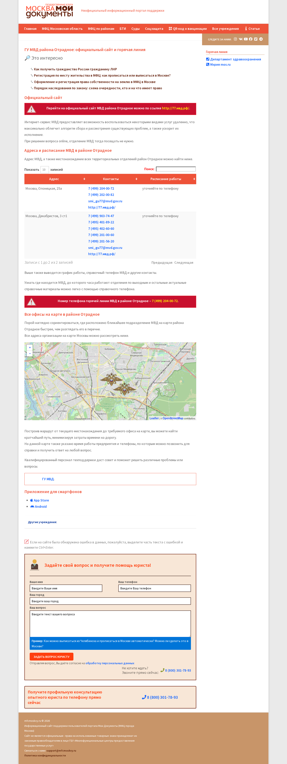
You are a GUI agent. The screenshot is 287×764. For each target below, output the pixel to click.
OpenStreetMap (173, 418)
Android (40, 506)
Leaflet (154, 418)
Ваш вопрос (38, 607)
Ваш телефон (127, 582)
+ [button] (30, 347)
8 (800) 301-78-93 (177, 670)
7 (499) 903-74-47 (101, 216)
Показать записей (43, 169)
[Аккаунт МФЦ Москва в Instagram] (235, 39)
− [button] (30, 353)
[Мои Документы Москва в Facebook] (250, 39)
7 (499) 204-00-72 (101, 188)
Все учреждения (225, 28)
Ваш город (37, 595)
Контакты (111, 179)
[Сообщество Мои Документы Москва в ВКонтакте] (240, 39)
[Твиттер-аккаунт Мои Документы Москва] (256, 39)
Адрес (54, 179)
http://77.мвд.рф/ (175, 108)
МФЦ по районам (101, 28)
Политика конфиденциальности (45, 755)
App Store (41, 500)
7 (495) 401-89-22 (101, 222)
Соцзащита (154, 28)
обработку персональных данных (110, 663)
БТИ (123, 28)
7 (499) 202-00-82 (101, 194)
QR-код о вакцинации (189, 28)
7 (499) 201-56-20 (101, 241)
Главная (30, 28)
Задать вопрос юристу (52, 657)
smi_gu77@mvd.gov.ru (105, 201)
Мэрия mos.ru (220, 64)
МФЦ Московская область (62, 28)
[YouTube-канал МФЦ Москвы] (245, 39)
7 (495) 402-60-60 (101, 228)
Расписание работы (166, 179)
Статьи (254, 28)
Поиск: (149, 169)
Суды (135, 28)
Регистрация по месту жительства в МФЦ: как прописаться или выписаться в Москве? (102, 75)
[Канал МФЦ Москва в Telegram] (261, 39)
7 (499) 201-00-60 (101, 235)
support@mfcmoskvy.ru (61, 750)
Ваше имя (36, 582)
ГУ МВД (48, 479)
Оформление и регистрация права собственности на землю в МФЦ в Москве (95, 82)
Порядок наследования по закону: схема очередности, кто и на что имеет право (98, 88)
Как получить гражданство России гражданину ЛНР (75, 69)
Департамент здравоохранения (235, 59)
